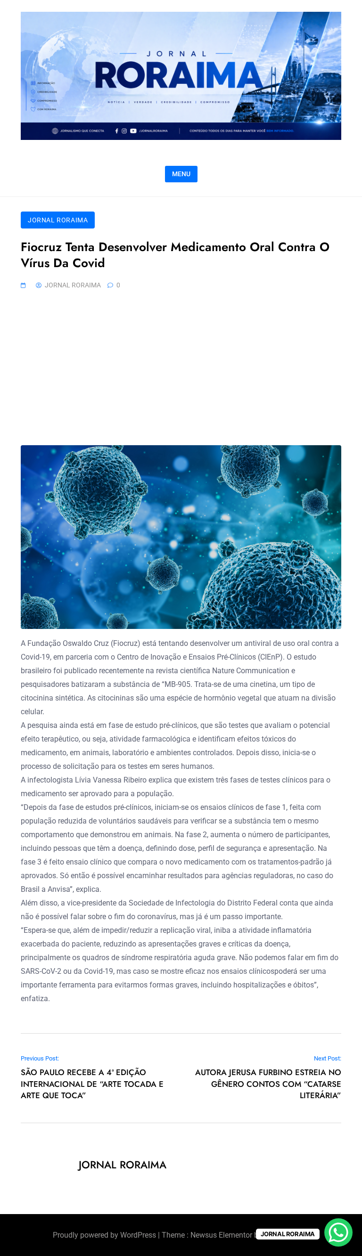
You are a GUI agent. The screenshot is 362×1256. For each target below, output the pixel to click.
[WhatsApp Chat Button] (338, 1232)
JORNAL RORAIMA (58, 220)
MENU (181, 174)
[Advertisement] (181, 374)
